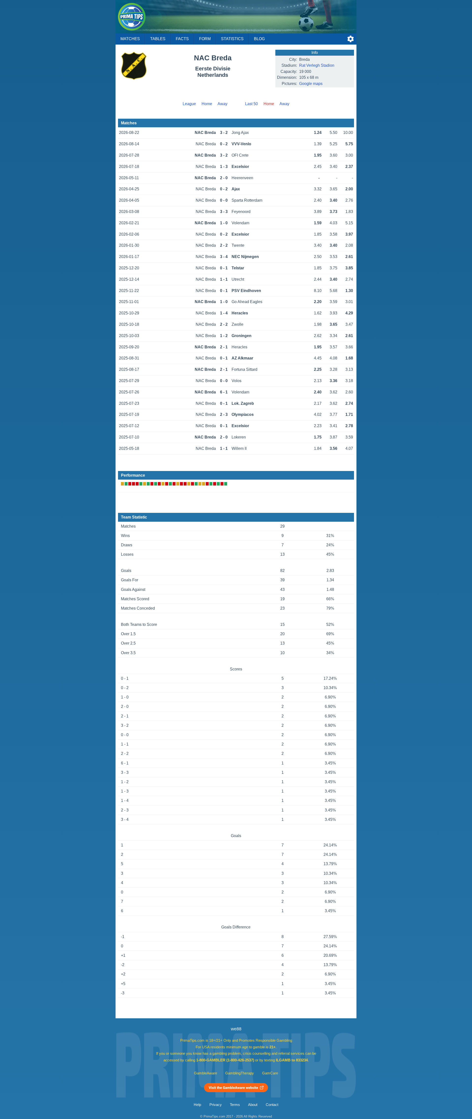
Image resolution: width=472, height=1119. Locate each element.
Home (207, 104)
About (252, 1105)
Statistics (232, 39)
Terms (235, 1105)
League (189, 104)
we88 (236, 1028)
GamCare (270, 1073)
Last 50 (251, 104)
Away (222, 104)
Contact (272, 1105)
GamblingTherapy (239, 1073)
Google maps (311, 83)
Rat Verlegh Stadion (316, 65)
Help (197, 1105)
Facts (182, 39)
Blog (259, 39)
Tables (157, 39)
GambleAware (205, 1073)
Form (205, 39)
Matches (130, 39)
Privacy (215, 1105)
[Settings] (350, 39)
